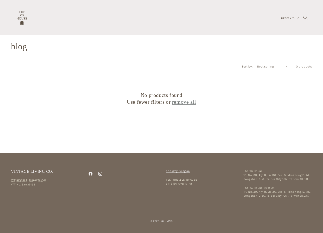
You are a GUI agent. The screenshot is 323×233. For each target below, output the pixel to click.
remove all (184, 102)
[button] (305, 18)
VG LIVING (166, 221)
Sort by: (246, 66)
